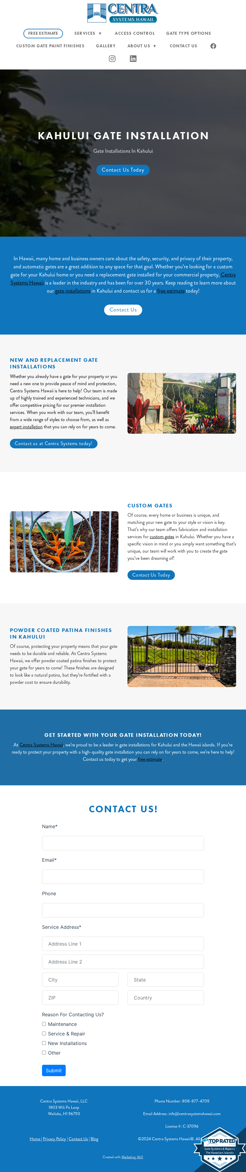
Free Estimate (43, 33)
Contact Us (184, 46)
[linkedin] (133, 58)
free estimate (171, 291)
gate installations (72, 291)
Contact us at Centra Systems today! (54, 443)
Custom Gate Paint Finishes (50, 46)
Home (35, 1139)
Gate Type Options (189, 33)
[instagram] (112, 58)
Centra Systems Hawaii (41, 744)
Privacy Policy (54, 1139)
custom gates (162, 536)
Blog (94, 1139)
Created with (123, 1157)
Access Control (135, 33)
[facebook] (213, 46)
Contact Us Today (123, 170)
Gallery (106, 46)
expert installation (26, 426)
